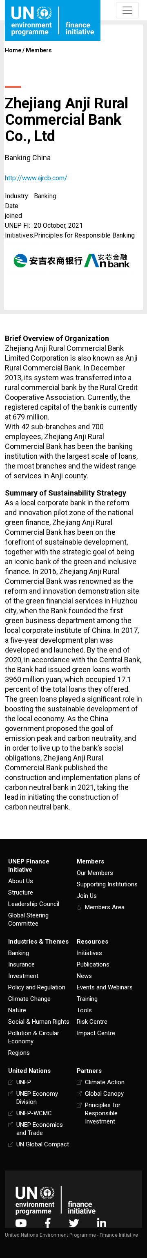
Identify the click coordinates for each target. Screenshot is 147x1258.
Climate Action (105, 1082)
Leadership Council (33, 904)
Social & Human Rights (38, 1021)
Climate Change (29, 998)
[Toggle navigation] (127, 10)
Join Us (87, 895)
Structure (20, 892)
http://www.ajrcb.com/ (36, 178)
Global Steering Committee (28, 919)
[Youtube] (21, 1223)
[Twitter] (74, 1223)
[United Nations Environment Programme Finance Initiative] (55, 1200)
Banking (18, 953)
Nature (17, 1010)
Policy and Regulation (36, 987)
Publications (93, 964)
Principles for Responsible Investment (102, 1113)
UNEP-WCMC (34, 1113)
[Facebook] (48, 1223)
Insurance (21, 964)
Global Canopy (104, 1093)
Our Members (95, 873)
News (84, 976)
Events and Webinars (105, 987)
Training (87, 998)
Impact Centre (96, 1033)
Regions (19, 1052)
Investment (23, 976)
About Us (20, 881)
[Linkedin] (101, 1223)
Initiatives (89, 953)
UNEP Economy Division (37, 1098)
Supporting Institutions (107, 884)
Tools (84, 1010)
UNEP (23, 1082)
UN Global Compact (42, 1144)
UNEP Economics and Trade (39, 1129)
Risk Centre (92, 1021)
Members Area (105, 907)
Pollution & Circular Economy (33, 1037)
